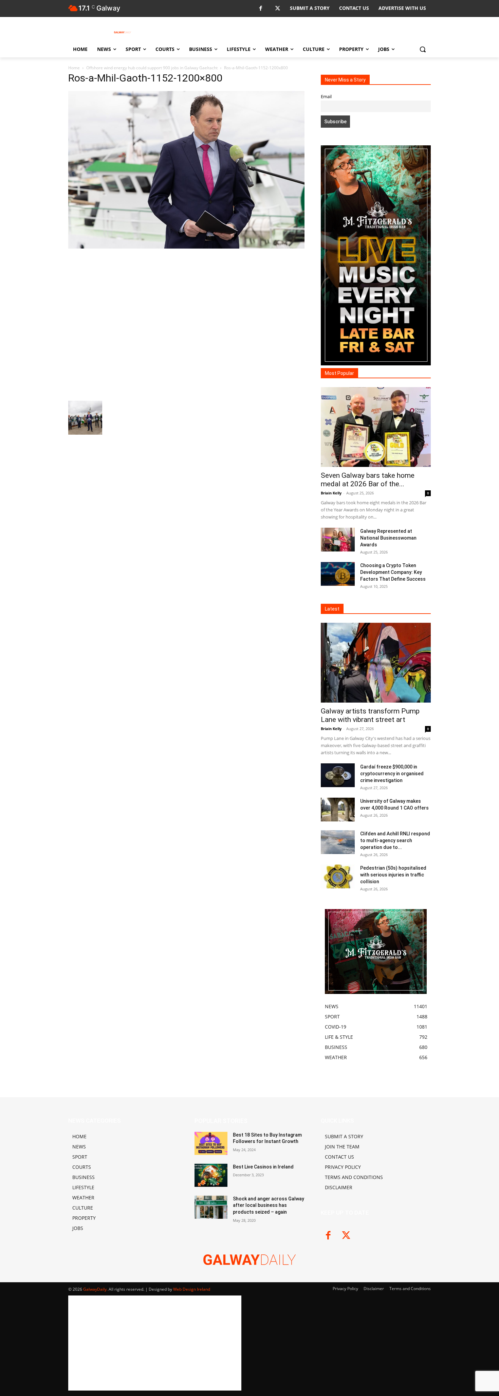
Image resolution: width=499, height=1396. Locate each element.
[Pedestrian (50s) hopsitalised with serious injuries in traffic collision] (338, 876)
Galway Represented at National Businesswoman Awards (388, 537)
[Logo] (122, 32)
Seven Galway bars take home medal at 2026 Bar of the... (367, 479)
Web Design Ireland (191, 1289)
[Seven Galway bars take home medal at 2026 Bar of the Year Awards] (376, 427)
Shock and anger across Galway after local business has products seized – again (268, 1205)
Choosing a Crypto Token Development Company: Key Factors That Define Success (393, 572)
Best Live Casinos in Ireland (263, 1167)
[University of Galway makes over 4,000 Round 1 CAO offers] (338, 809)
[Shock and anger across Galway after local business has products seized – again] (211, 1207)
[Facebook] (260, 8)
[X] (277, 8)
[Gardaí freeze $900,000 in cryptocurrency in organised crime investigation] (338, 775)
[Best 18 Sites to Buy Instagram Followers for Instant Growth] (211, 1143)
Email (326, 96)
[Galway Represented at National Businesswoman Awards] (338, 539)
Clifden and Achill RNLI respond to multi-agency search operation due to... (395, 840)
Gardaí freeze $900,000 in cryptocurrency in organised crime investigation (392, 773)
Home (74, 68)
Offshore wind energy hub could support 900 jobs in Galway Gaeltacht (152, 68)
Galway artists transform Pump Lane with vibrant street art (370, 715)
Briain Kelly (331, 492)
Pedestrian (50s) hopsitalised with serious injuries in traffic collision (393, 874)
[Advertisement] (186, 324)
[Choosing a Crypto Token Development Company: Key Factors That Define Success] (338, 574)
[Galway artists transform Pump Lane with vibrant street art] (376, 663)
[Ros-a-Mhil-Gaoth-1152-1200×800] (186, 247)
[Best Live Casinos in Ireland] (211, 1175)
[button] (422, 49)
